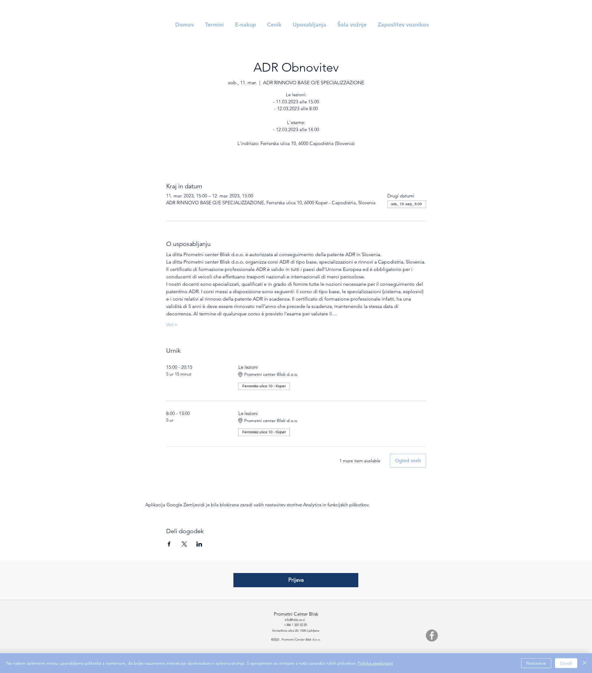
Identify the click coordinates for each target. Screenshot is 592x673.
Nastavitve (536, 663)
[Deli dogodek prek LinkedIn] (199, 544)
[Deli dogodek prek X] (184, 544)
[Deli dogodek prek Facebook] (169, 544)
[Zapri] (584, 663)
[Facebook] (432, 635)
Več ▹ (172, 324)
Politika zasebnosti (375, 663)
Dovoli (566, 663)
